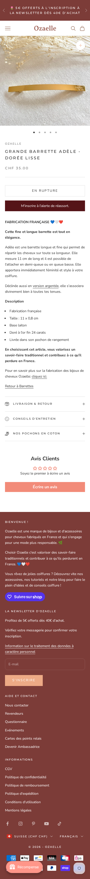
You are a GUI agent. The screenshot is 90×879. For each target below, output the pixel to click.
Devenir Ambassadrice (22, 746)
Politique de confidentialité (25, 777)
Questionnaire (16, 721)
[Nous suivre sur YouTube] (46, 823)
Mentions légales (18, 810)
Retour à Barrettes (19, 386)
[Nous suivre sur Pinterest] (33, 823)
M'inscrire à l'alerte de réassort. (45, 205)
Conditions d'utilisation (23, 802)
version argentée (45, 286)
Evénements (14, 730)
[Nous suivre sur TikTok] (59, 823)
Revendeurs (14, 713)
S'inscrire (24, 680)
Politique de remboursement (27, 785)
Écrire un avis (45, 487)
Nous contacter (16, 705)
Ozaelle (13, 143)
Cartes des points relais (23, 738)
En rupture (45, 191)
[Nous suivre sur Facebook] (7, 823)
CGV (8, 769)
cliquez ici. (39, 376)
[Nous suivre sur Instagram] (20, 823)
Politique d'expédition (21, 793)
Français (69, 836)
